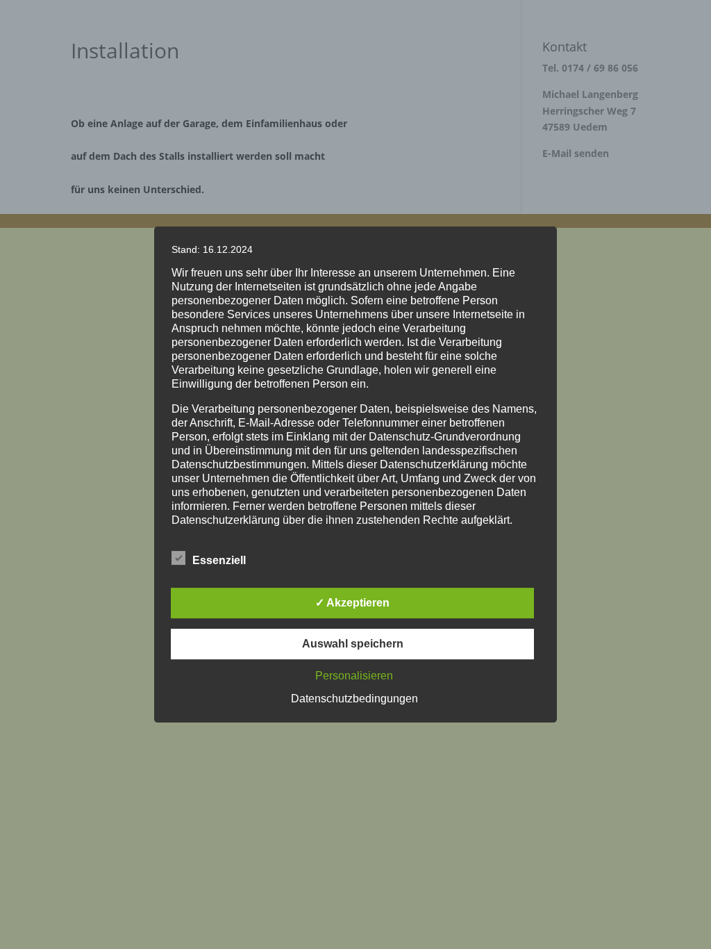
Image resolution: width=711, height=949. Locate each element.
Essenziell (219, 560)
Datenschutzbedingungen (354, 698)
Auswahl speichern (352, 644)
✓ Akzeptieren (352, 603)
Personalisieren (354, 676)
